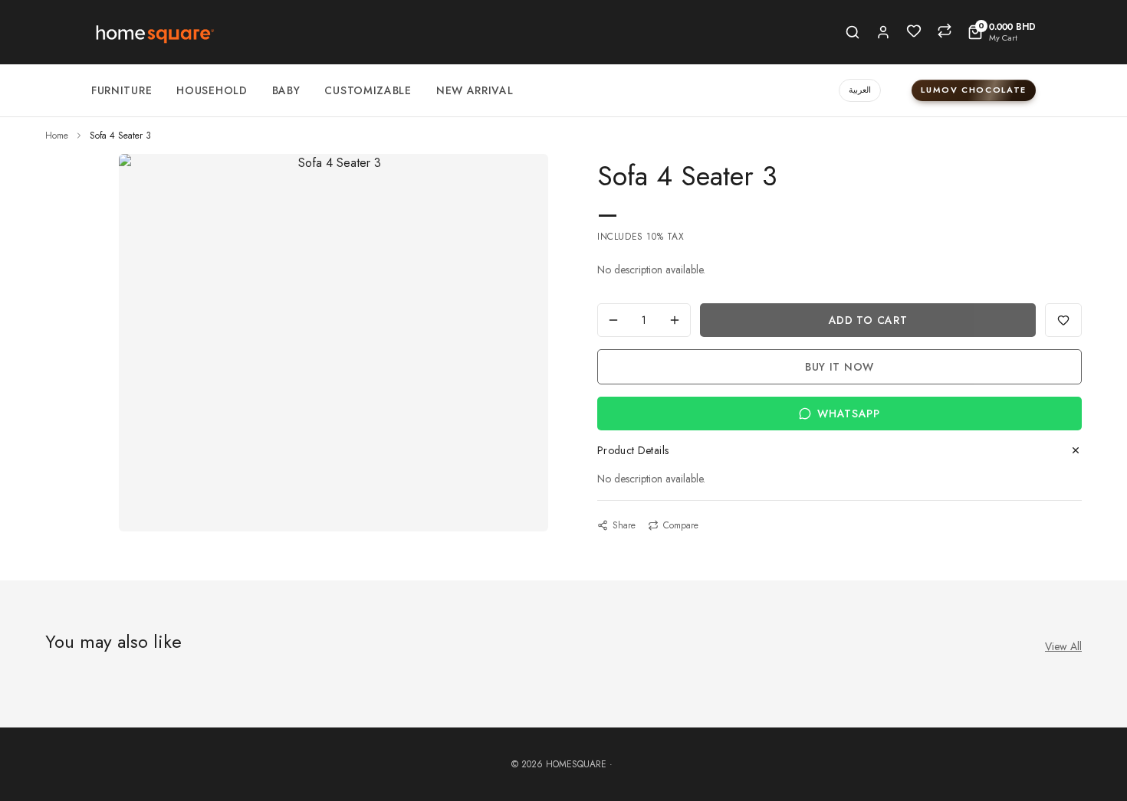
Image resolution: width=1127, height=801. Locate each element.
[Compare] (944, 30)
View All (1063, 646)
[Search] (852, 32)
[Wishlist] (914, 30)
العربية (860, 89)
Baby (286, 90)
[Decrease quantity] (613, 320)
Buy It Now (839, 366)
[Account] (883, 32)
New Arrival (475, 90)
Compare (680, 525)
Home (56, 135)
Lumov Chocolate (974, 89)
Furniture (121, 90)
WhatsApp (848, 413)
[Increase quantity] (674, 320)
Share (624, 525)
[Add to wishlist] (1063, 320)
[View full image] (333, 163)
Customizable (367, 90)
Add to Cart (868, 320)
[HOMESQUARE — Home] (153, 32)
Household (211, 90)
